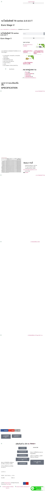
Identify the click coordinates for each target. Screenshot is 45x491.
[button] (33, 3)
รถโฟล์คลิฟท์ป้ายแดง (13, 29)
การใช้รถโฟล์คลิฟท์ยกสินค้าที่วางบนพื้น (28, 63)
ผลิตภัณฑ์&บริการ (6, 29)
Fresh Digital (8, 484)
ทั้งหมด (26, 72)
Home (2, 29)
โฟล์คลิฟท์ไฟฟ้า (28, 76)
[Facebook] (24, 483)
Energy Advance (7, 482)
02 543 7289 (27, 171)
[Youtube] (27, 483)
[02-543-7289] (31, 448)
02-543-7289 (35, 447)
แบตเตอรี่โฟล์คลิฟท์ (29, 73)
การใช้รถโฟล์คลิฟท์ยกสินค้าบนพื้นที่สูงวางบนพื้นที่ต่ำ (38, 52)
